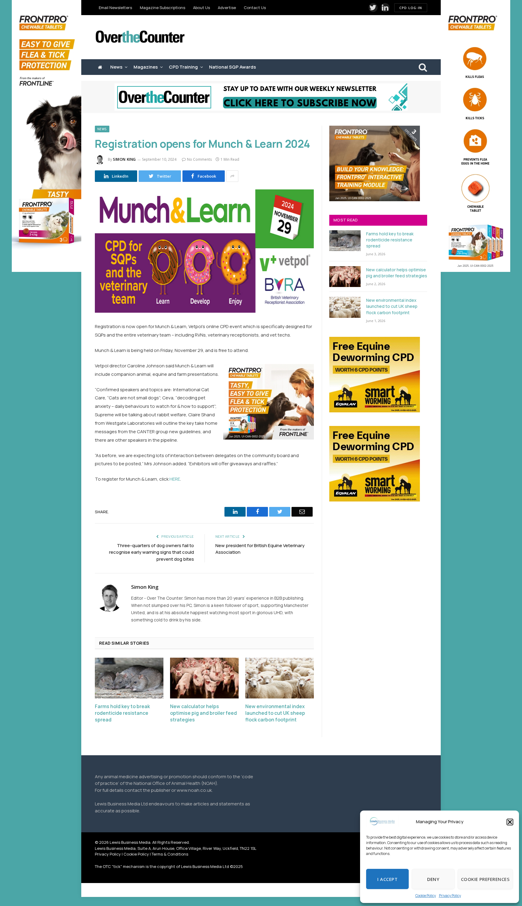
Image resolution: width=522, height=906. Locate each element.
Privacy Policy (450, 895)
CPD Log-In (410, 7)
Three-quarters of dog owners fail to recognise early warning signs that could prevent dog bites (151, 552)
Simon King (124, 159)
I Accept (387, 879)
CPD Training (183, 67)
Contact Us (255, 7)
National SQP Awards (232, 67)
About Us (201, 7)
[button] (510, 822)
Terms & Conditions (170, 854)
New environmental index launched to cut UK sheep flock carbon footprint (275, 713)
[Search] (422, 67)
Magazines (146, 67)
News (116, 67)
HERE (174, 479)
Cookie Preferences (485, 879)
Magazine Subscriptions (162, 7)
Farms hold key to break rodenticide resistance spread (122, 713)
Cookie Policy (425, 895)
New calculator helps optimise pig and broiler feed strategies (203, 713)
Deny (433, 879)
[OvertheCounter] (140, 37)
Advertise (227, 7)
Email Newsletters (115, 7)
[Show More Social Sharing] (232, 176)
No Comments (199, 159)
